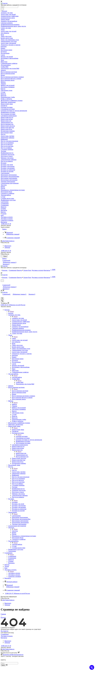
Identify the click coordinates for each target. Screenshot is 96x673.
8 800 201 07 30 (6, 224)
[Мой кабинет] (1, 283)
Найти (3, 665)
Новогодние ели (21, 453)
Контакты (4, 637)
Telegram (7, 247)
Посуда (14, 470)
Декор (14, 338)
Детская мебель (17, 377)
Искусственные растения (20, 391)
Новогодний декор (18, 429)
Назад (12, 311)
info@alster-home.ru (8, 241)
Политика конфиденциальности (13, 654)
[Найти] (2, 9)
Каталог (10, 313)
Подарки (15, 502)
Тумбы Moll (19, 382)
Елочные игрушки (22, 436)
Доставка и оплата (14, 573)
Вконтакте (7, 246)
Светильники (16, 515)
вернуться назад (9, 632)
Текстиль (15, 531)
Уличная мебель (17, 544)
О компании (12, 556)
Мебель (14, 404)
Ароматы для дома (18, 318)
